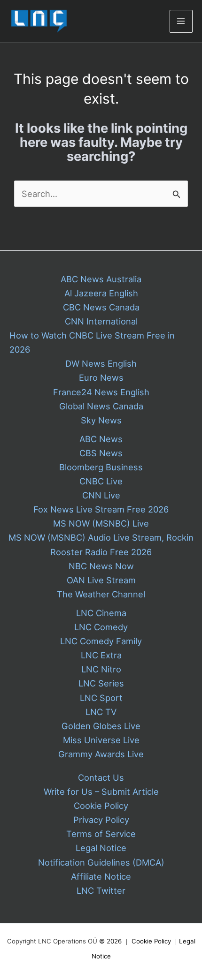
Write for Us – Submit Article (101, 791)
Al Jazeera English (101, 293)
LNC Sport (101, 698)
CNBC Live (101, 481)
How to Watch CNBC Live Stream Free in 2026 (92, 342)
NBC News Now (101, 566)
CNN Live (101, 495)
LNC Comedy (101, 627)
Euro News (101, 377)
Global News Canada (101, 406)
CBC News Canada (101, 307)
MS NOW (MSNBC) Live (101, 523)
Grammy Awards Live (101, 754)
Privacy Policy (101, 819)
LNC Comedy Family (101, 641)
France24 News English (101, 392)
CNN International (101, 321)
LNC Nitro (101, 669)
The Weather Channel (101, 594)
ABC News (101, 439)
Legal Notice (101, 848)
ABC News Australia (101, 279)
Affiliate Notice (101, 876)
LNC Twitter (101, 890)
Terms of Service (101, 834)
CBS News (101, 453)
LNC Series (101, 683)
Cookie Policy (101, 805)
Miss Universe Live (101, 740)
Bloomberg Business (101, 467)
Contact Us (101, 777)
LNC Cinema (101, 613)
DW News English (101, 363)
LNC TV (101, 712)
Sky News (101, 420)
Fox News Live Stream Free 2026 (101, 509)
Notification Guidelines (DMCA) (101, 862)
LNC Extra (101, 655)
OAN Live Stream (101, 580)
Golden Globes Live (101, 726)
